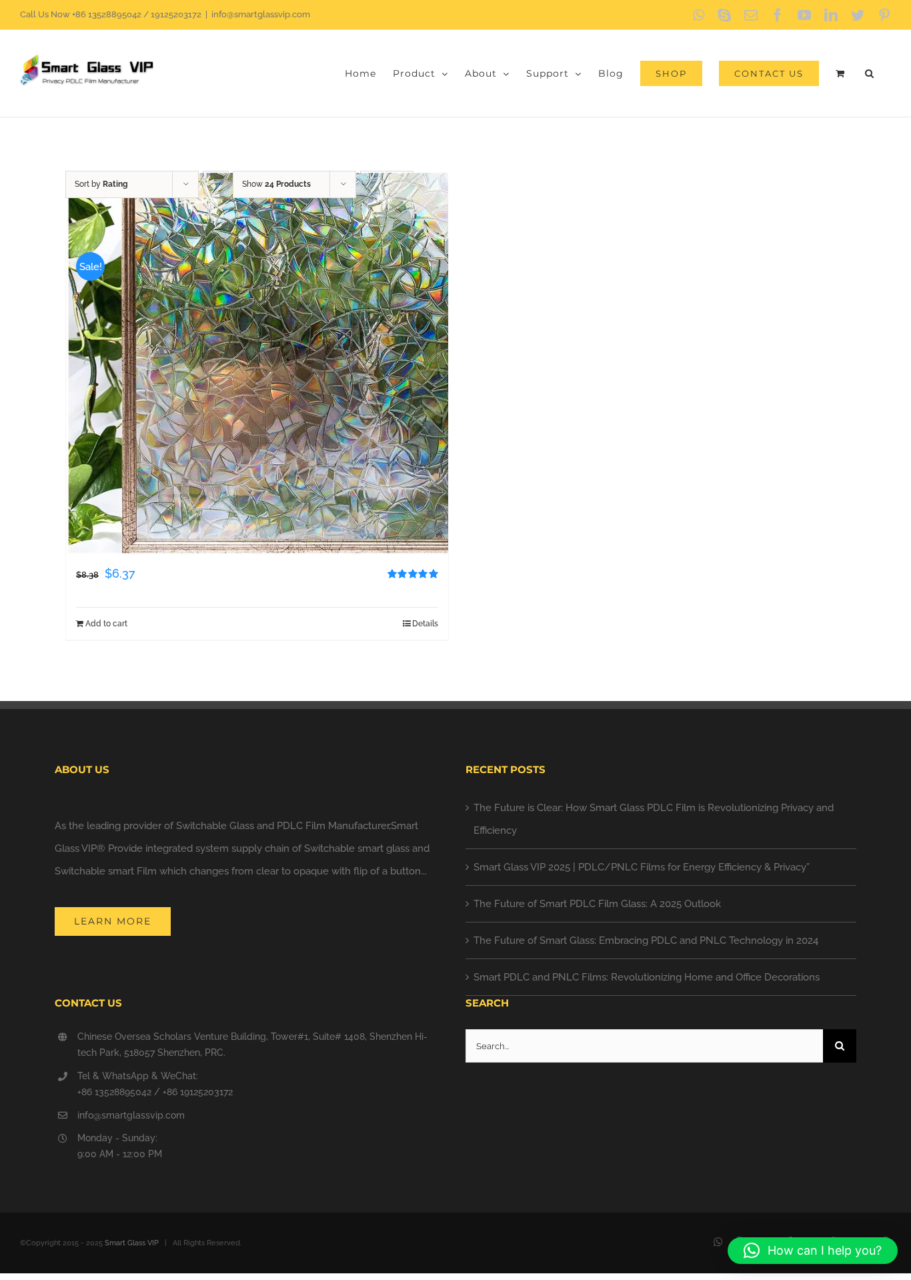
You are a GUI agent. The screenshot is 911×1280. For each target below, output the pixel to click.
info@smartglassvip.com (260, 14)
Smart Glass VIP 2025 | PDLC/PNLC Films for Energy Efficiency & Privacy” (642, 867)
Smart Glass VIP (132, 1243)
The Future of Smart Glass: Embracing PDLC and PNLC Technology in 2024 (646, 940)
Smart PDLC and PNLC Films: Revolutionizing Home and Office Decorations (647, 977)
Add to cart (106, 623)
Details (425, 623)
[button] (869, 73)
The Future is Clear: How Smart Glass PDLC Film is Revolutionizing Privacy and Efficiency (654, 819)
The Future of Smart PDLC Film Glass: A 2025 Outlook (597, 904)
